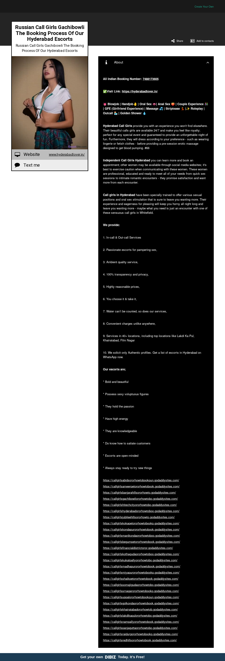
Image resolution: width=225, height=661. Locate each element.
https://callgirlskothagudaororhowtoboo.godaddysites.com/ (141, 554)
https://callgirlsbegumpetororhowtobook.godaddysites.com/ (141, 541)
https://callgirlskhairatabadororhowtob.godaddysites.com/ (140, 609)
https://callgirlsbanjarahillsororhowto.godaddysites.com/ (139, 492)
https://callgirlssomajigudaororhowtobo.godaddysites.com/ (141, 584)
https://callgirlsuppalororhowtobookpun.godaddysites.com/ (141, 597)
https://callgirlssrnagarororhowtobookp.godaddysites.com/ (141, 591)
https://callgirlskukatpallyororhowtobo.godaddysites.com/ (140, 560)
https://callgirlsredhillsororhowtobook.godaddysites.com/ (140, 640)
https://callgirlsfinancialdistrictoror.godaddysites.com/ (138, 548)
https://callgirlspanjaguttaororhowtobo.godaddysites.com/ (140, 627)
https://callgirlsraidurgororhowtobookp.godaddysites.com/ (140, 634)
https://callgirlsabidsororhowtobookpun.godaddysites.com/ (141, 480)
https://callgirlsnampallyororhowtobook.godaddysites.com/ (141, 621)
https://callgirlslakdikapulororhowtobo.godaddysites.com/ (140, 615)
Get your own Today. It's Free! (112, 657)
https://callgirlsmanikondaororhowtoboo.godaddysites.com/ (141, 535)
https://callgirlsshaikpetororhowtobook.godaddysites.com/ (140, 578)
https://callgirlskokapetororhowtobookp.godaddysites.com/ (141, 523)
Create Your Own (204, 6)
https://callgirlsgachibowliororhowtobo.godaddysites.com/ (140, 498)
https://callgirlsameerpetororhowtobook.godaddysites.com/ (141, 486)
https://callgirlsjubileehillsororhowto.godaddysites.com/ (139, 517)
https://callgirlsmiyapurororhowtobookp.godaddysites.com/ (141, 572)
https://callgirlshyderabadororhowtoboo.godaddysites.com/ (141, 511)
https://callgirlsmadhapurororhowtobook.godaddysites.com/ (141, 566)
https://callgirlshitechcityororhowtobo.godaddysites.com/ (140, 504)
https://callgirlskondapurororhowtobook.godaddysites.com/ (141, 529)
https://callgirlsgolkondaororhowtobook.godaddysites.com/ (141, 603)
